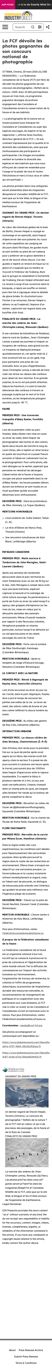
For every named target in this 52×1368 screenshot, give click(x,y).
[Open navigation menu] (5, 27)
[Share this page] (48, 27)
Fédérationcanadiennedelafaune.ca (22, 933)
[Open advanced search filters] (39, 27)
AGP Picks (7, 4)
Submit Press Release (26, 1356)
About (12, 1350)
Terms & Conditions (26, 1362)
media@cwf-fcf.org (31, 1025)
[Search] (32, 27)
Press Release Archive (31, 1350)
